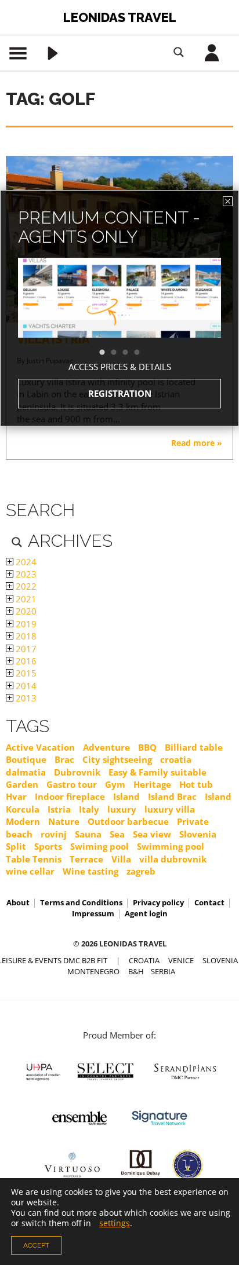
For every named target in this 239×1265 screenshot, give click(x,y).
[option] (119, 318)
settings (114, 1223)
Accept (36, 1245)
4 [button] (143, 353)
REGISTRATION (119, 393)
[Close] (228, 201)
